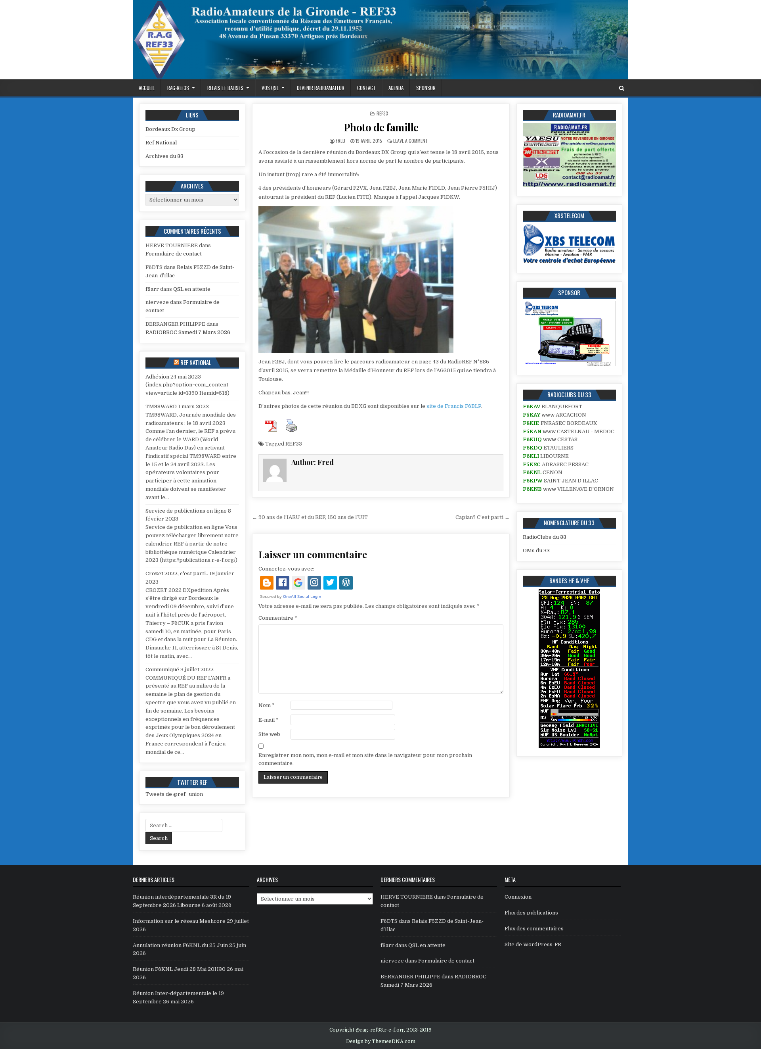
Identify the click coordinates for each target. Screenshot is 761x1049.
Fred (340, 140)
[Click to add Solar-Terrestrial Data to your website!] (569, 746)
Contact (366, 88)
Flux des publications (531, 913)
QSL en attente (191, 289)
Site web (269, 734)
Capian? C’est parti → (482, 517)
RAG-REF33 (178, 88)
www (547, 415)
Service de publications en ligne (186, 511)
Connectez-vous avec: (286, 569)
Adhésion (157, 377)
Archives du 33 (164, 156)
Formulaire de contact (173, 254)
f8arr (152, 289)
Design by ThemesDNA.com (380, 1041)
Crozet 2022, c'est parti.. (176, 573)
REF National (195, 362)
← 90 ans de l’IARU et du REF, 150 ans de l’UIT (310, 517)
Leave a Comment (410, 140)
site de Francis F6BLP (453, 406)
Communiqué (162, 669)
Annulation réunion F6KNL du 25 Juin (180, 945)
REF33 (382, 113)
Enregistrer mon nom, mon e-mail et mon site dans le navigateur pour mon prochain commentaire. (365, 759)
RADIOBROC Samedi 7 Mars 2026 (187, 332)
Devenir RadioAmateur (320, 88)
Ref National (161, 143)
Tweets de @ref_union (174, 794)
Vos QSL (270, 88)
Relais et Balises (225, 88)
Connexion (518, 897)
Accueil (147, 88)
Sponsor (426, 88)
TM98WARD (161, 406)
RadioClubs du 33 (544, 537)
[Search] (621, 88)
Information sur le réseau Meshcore (179, 921)
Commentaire (277, 618)
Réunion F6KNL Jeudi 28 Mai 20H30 (179, 969)
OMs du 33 (536, 550)
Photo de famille (381, 127)
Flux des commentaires (534, 929)
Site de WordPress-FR (533, 944)
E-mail (268, 720)
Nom (266, 705)
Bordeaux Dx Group (170, 129)
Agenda (395, 88)
